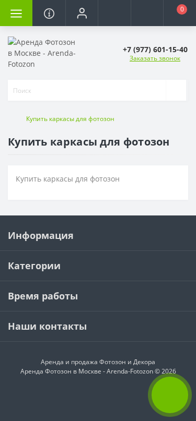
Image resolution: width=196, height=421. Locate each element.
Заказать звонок (155, 58)
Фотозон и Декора (127, 361)
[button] (81, 13)
